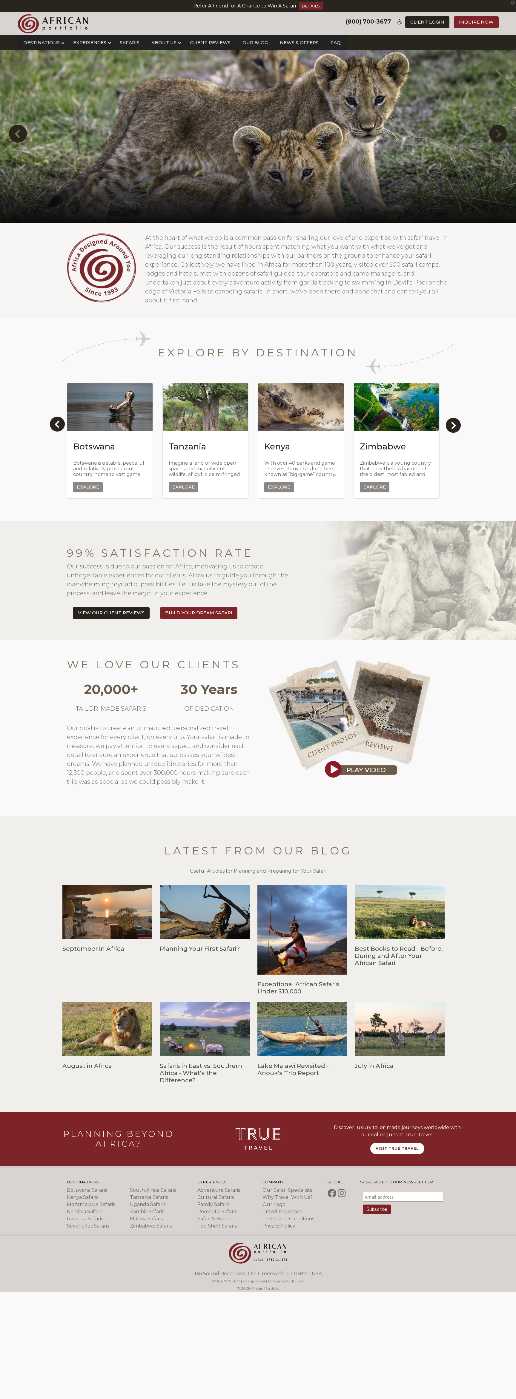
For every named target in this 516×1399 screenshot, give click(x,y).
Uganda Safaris (147, 1204)
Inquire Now (476, 22)
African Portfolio (53, 23)
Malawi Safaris (146, 1219)
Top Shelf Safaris (217, 1226)
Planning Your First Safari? (200, 948)
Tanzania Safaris (149, 1197)
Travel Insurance (282, 1211)
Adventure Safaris (218, 1190)
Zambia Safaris (147, 1211)
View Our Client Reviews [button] (111, 613)
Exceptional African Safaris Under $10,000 (298, 988)
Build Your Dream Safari (198, 613)
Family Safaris (213, 1204)
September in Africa (93, 948)
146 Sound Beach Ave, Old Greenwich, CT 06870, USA (258, 1273)
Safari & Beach (214, 1219)
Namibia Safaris (84, 1211)
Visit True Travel (397, 1148)
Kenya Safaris (82, 1197)
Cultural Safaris (215, 1197)
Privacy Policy (278, 1226)
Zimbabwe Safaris (151, 1226)
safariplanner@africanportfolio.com (274, 1281)
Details (311, 6)
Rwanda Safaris (85, 1219)
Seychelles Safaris (88, 1226)
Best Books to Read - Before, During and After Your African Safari (399, 956)
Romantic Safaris (217, 1211)
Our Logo (273, 1204)
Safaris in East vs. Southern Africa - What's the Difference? (201, 1073)
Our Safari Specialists (287, 1190)
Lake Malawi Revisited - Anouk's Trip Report (293, 1069)
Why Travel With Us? (287, 1197)
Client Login (427, 22)
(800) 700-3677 (368, 21)
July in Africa (374, 1065)
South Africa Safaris (153, 1190)
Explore (88, 487)
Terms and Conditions (288, 1219)
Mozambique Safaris (91, 1204)
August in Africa (87, 1065)
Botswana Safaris (87, 1190)
